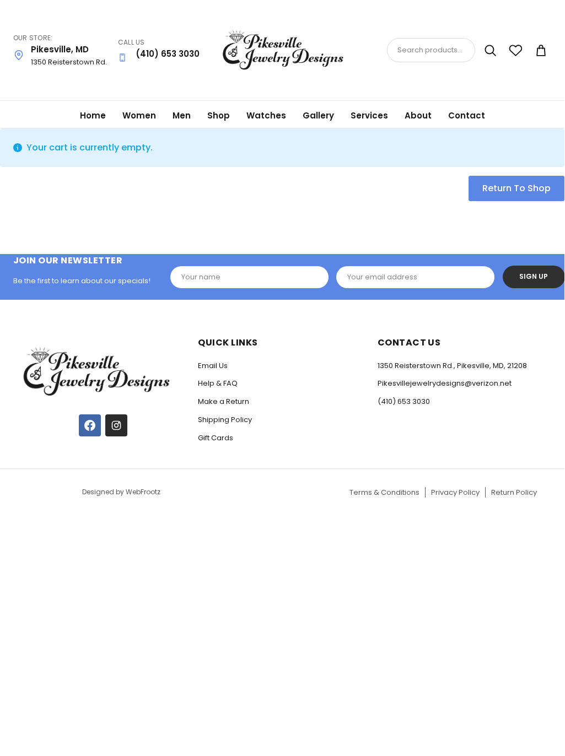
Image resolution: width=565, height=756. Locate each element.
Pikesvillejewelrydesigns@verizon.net (445, 383)
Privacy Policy (455, 492)
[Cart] (540, 50)
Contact (466, 115)
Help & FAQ (218, 383)
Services (369, 115)
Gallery (318, 115)
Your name (200, 277)
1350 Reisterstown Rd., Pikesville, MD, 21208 (452, 365)
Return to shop (516, 188)
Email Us (213, 365)
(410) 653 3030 (404, 401)
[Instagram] (116, 425)
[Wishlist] (515, 50)
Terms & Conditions (384, 492)
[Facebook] (90, 425)
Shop (218, 115)
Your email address (382, 277)
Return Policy (514, 492)
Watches (266, 115)
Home (93, 115)
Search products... (429, 50)
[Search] (490, 50)
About (418, 115)
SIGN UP (533, 276)
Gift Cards (215, 438)
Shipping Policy (225, 419)
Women (139, 115)
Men (182, 115)
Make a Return (223, 401)
